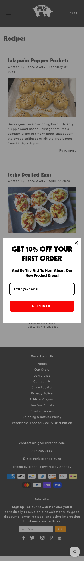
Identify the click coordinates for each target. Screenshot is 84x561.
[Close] (76, 243)
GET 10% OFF (42, 306)
